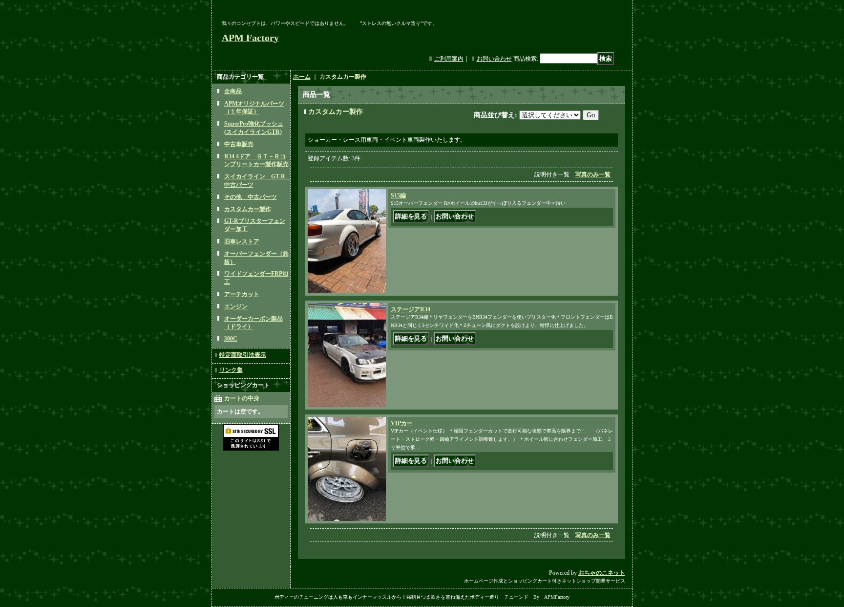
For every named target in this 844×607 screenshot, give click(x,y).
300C (230, 338)
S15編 (398, 195)
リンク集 (231, 370)
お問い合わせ (494, 58)
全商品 (233, 91)
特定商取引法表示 (242, 354)
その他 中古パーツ (250, 197)
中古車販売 (238, 144)
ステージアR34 (410, 309)
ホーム (302, 76)
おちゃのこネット (601, 572)
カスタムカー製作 (247, 209)
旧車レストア (241, 241)
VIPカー (402, 423)
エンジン (236, 306)
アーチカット (241, 294)
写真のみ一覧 (593, 174)
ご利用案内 (449, 58)
